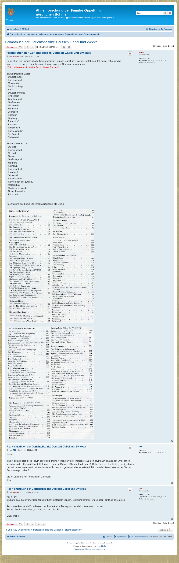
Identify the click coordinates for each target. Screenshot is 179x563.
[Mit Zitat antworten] (130, 53)
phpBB (80, 543)
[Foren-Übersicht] (21, 11)
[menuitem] (25, 29)
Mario (141, 52)
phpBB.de (102, 546)
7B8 (140, 446)
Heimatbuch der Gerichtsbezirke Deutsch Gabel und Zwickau (52, 42)
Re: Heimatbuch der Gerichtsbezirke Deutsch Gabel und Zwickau (46, 446)
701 (148, 58)
